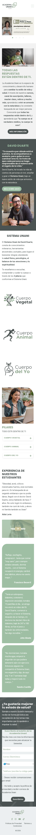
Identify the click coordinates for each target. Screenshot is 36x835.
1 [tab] (13, 38)
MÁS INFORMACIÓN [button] (18, 132)
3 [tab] (20, 38)
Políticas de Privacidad (13, 823)
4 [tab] (23, 38)
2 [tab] (16, 38)
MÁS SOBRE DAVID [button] (12, 189)
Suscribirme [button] (18, 799)
